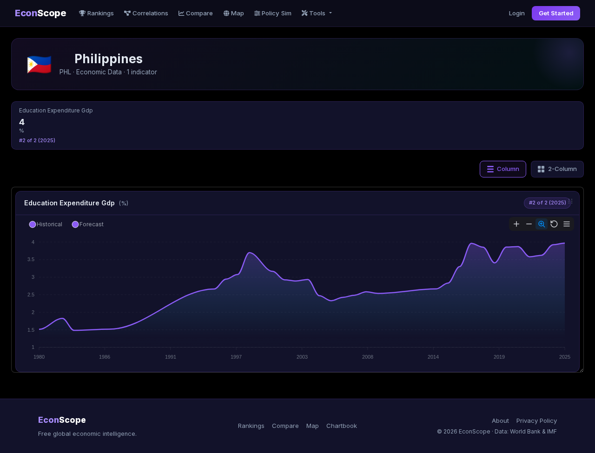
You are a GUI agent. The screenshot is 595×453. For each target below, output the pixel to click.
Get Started (556, 13)
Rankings (100, 13)
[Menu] (567, 224)
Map (237, 13)
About (500, 420)
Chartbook (341, 425)
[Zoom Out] (529, 224)
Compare (199, 13)
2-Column (562, 168)
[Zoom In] (516, 224)
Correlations (150, 13)
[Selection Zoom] (542, 224)
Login (517, 13)
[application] (297, 289)
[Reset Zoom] (554, 224)
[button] (45, 224)
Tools (318, 13)
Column (508, 168)
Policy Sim (276, 13)
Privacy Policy (536, 420)
